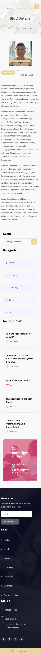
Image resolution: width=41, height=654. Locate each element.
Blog (18, 28)
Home (10, 28)
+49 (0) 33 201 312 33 (20, 471)
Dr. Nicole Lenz (26, 75)
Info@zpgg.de (11, 619)
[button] (36, 6)
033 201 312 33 (11, 610)
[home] (17, 8)
